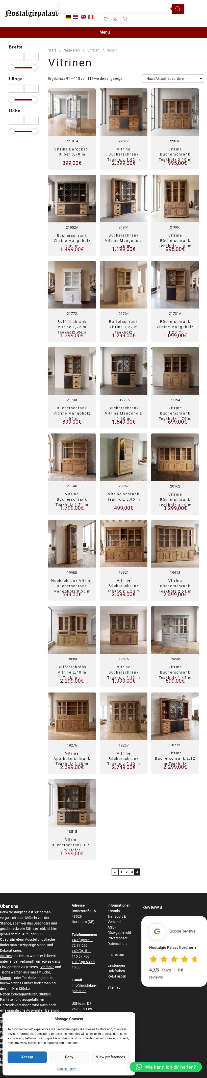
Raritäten (7, 999)
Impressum (116, 955)
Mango (5, 978)
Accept (27, 1057)
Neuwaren (72, 50)
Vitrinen (93, 50)
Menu (104, 32)
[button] (166, 1067)
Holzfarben (116, 971)
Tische (5, 972)
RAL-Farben (117, 976)
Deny (69, 1057)
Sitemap (114, 987)
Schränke (47, 967)
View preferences (110, 1057)
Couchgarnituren (24, 994)
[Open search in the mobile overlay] (121, 9)
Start (52, 50)
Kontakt (114, 911)
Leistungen (116, 965)
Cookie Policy (66, 1069)
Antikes (6, 956)
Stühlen (45, 994)
